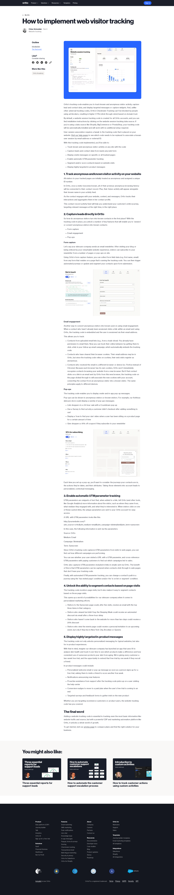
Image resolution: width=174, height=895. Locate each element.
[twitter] (37, 62)
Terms (111, 881)
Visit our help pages (79, 135)
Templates (66, 3)
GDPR (124, 881)
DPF (137, 881)
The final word (37, 49)
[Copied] (50, 62)
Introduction (36, 46)
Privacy (117, 881)
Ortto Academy (38, 73)
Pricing (75, 3)
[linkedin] (42, 62)
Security (131, 881)
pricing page (89, 727)
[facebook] (33, 62)
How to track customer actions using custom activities (130, 784)
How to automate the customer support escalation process (85, 784)
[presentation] (41, 769)
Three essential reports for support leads (37, 784)
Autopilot (38, 881)
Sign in (147, 3)
